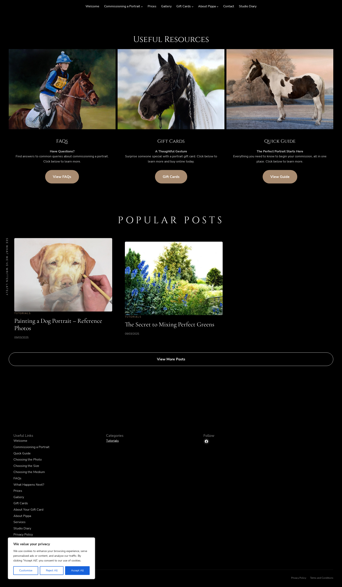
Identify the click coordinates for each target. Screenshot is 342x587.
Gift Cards (171, 176)
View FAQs (62, 176)
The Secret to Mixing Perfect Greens (169, 324)
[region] (51, 558)
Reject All (52, 570)
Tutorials (22, 313)
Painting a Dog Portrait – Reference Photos (58, 324)
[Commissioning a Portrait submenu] (142, 7)
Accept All (77, 570)
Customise (25, 570)
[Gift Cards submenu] (193, 7)
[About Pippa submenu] (217, 7)
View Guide (280, 176)
